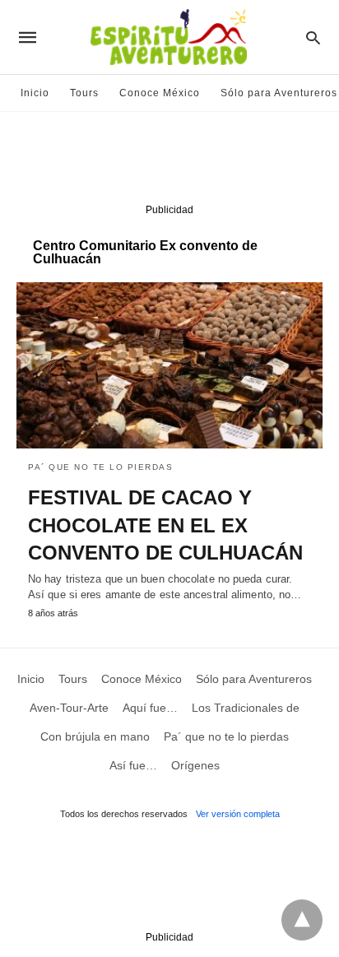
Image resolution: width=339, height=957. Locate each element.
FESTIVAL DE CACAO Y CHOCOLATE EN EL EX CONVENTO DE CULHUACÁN (165, 525)
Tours (84, 93)
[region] (169, 161)
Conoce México (159, 93)
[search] (313, 37)
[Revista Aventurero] (169, 37)
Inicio (35, 93)
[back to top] (302, 920)
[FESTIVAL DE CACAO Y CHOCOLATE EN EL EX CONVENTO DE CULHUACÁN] (169, 365)
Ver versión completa (238, 814)
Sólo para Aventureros (279, 93)
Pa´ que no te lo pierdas (100, 467)
